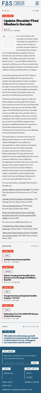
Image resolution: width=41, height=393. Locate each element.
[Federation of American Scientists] (13, 3)
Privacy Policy (7, 382)
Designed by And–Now (32, 382)
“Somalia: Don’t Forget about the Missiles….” (18, 199)
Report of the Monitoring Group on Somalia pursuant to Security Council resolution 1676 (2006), (19, 215)
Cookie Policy (7, 385)
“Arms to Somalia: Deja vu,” (12, 206)
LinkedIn (29, 377)
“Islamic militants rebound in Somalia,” (16, 189)
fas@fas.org (8, 373)
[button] (37, 3)
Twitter (28, 373)
